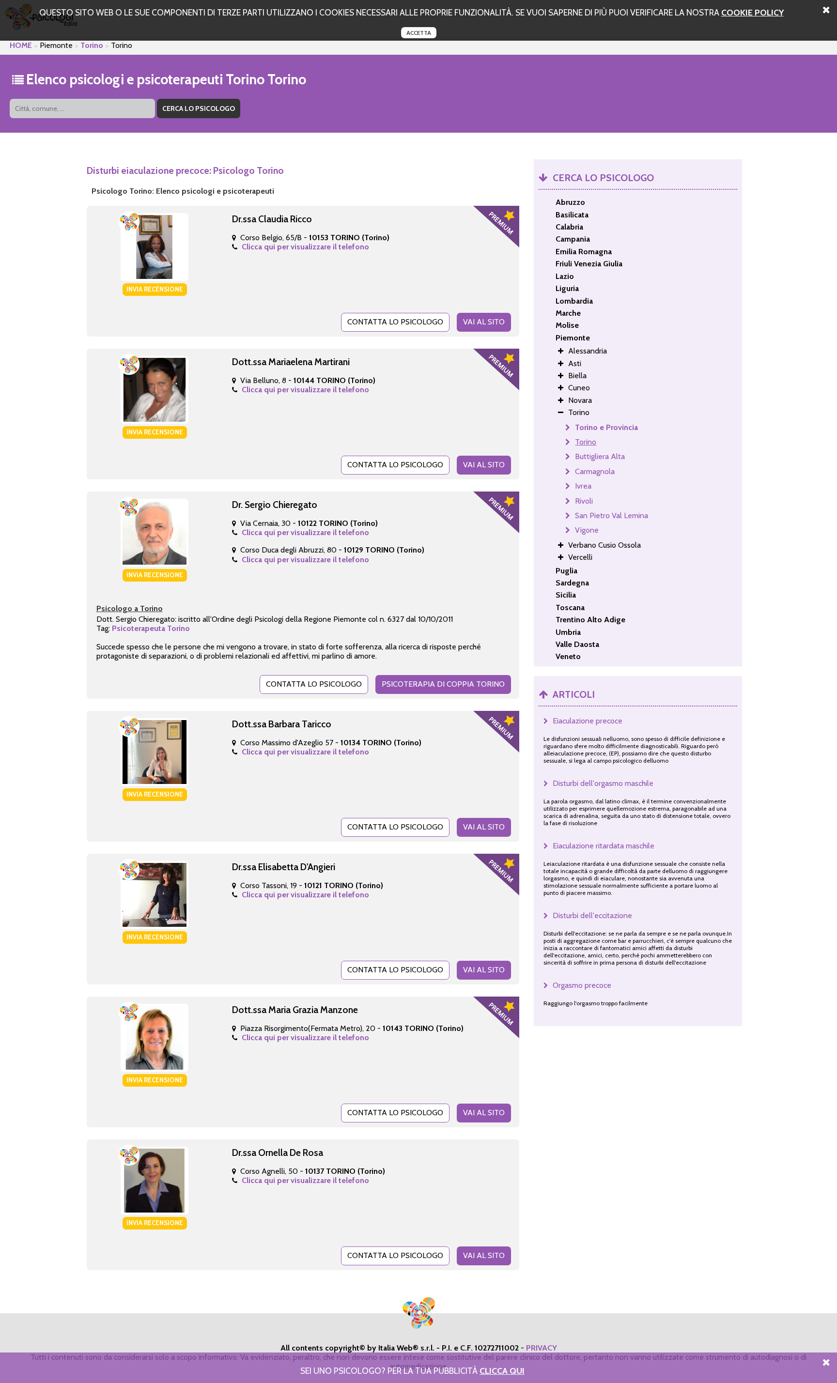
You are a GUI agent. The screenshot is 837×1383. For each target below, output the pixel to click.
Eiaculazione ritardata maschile (603, 845)
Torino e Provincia (606, 427)
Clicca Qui (502, 1371)
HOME (21, 45)
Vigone (587, 530)
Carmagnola (595, 471)
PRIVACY (541, 1347)
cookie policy (752, 12)
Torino (91, 45)
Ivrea (583, 486)
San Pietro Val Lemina (611, 515)
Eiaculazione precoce (587, 720)
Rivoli (584, 501)
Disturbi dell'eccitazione (592, 915)
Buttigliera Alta (600, 456)
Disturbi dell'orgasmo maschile (603, 783)
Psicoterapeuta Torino (151, 628)
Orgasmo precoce (582, 985)
